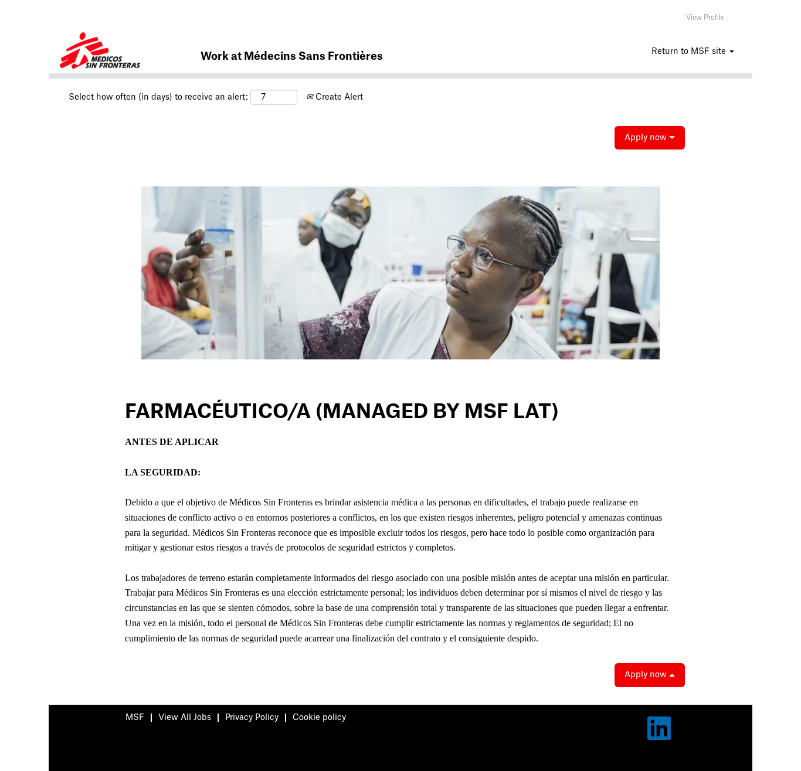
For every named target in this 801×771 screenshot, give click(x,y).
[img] (100, 52)
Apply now (646, 138)
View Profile (705, 17)
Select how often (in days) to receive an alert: (158, 97)
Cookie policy (319, 718)
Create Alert (338, 97)
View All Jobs (184, 718)
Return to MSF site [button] (689, 51)
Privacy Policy (252, 718)
